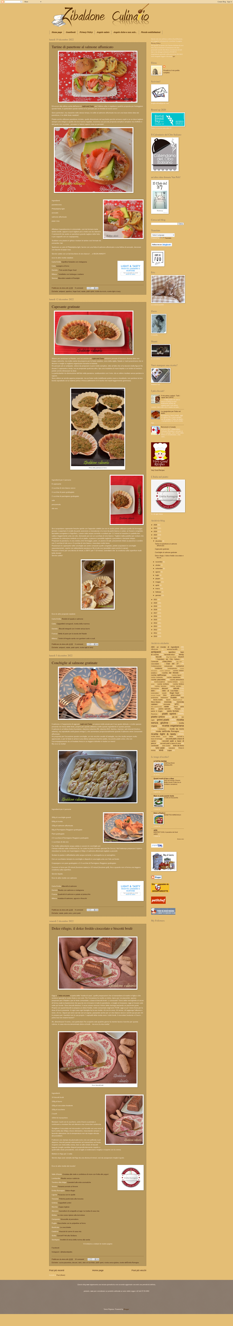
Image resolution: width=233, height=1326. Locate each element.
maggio (158, 582)
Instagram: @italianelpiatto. (62, 1252)
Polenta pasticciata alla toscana (71, 1199)
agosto (158, 572)
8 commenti (79, 288)
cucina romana (173, 682)
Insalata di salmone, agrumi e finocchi (73, 898)
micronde (167, 704)
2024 (156, 531)
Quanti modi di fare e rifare (164, 778)
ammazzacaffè (172, 649)
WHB (161, 750)
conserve (180, 666)
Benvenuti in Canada (168, 427)
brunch (181, 657)
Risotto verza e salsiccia (70, 1178)
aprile (157, 585)
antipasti (62, 291)
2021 (156, 599)
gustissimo (154, 697)
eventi (164, 693)
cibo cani (179, 661)
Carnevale (154, 661)
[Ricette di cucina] (158, 903)
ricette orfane (155, 736)
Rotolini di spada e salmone (73, 619)
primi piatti (77, 913)
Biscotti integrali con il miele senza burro (74, 629)
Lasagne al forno (63, 266)
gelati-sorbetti (175, 695)
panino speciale (164, 709)
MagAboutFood (177, 699)
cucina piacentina (65, 1262)
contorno (158, 668)
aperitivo (69, 291)
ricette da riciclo (100, 291)
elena (64, 288)
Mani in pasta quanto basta (164, 796)
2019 (156, 606)
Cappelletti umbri (65, 1203)
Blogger (126, 1309)
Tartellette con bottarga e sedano (71, 274)
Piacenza (154, 714)
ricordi (164, 736)
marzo (157, 588)
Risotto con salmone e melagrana (71, 890)
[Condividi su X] (92, 288)
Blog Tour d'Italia (171, 657)
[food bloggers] (163, 914)
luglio (157, 575)
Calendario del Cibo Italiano (168, 659)
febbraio (158, 592)
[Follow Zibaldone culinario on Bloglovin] (161, 246)
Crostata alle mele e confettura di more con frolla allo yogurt (85, 1174)
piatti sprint (90, 291)
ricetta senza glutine (111, 1262)
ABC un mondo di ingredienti (165, 647)
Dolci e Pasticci (159, 813)
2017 (156, 613)
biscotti (158, 657)
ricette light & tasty (114, 291)
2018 (156, 610)
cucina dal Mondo (170, 673)
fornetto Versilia (155, 695)
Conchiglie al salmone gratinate (74, 662)
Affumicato (154, 649)
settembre (159, 568)
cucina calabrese (165, 670)
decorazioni (155, 688)
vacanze (172, 748)
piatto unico (68, 913)
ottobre (158, 565)
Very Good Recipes (158, 470)
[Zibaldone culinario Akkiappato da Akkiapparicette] (160, 892)
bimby (181, 654)
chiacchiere (167, 661)
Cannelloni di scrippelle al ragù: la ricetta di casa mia (79, 1211)
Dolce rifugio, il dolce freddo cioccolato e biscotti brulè (92, 928)
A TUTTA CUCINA (160, 761)
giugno (158, 578)
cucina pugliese (159, 682)
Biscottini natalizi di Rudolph (69, 278)
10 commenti (79, 1259)
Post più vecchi (139, 1270)
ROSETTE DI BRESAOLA (172, 815)
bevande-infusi (169, 655)
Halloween (164, 697)
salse (171, 736)
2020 (156, 603)
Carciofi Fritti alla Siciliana (67, 1236)
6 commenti (79, 644)
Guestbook (70, 32)
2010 (156, 636)
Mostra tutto (180, 839)
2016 (156, 616)
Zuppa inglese (63, 1207)
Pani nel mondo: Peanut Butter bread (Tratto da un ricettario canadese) (172, 782)
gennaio (158, 595)
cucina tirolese (178, 684)
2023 (156, 535)
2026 (156, 525)
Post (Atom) (61, 1275)
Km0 (182, 697)
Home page (57, 32)
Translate (168, 238)
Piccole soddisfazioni (150, 32)
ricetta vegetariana (173, 725)
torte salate (160, 748)
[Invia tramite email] (88, 288)
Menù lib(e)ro (155, 702)
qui (174, 56)
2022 (156, 538)
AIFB (155, 830)
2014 (156, 623)
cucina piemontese (177, 680)
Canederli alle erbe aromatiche (79, 1182)
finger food (76, 291)
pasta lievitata (173, 711)
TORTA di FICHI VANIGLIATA (169, 764)
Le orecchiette (65, 1227)
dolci (80, 1262)
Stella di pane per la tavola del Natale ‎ (72, 634)
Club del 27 (172, 664)
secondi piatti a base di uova (170, 743)
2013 (156, 626)
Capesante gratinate (66, 306)
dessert (74, 1262)
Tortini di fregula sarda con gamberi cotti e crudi (77, 638)
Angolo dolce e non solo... (125, 32)
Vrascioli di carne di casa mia (70, 1231)
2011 (156, 633)
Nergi (176, 706)
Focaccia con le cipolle (66, 1195)
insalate (174, 697)
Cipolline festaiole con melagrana (74, 262)
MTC (177, 704)
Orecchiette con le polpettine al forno (71, 1223)
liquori (168, 699)
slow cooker (166, 745)
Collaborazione (156, 666)
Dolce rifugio (70, 1191)
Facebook (55, 1248)
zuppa (169, 750)
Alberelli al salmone (69, 886)
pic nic (175, 717)
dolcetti (176, 688)
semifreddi (154, 746)
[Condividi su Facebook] (95, 288)
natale (83, 291)
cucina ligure (176, 675)
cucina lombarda (157, 677)
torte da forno (178, 746)
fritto (164, 695)
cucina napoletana (173, 677)
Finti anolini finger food (68, 270)
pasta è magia (156, 711)
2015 (156, 620)
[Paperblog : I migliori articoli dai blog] (157, 847)
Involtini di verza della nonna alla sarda (75, 1240)
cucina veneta (176, 686)
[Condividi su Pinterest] (97, 288)
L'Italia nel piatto (63, 996)
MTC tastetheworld (156, 706)
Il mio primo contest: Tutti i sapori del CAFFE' (170, 396)
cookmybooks (172, 668)
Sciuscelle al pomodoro (69, 1219)
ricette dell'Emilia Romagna (129, 1262)
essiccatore (155, 693)
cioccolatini (155, 664)
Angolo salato (103, 32)
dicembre (158, 541)
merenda (167, 702)
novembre (159, 562)
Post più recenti (56, 1270)
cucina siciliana (163, 684)
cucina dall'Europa (158, 675)
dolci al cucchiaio (89, 1262)
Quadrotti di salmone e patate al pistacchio (74, 894)
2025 (156, 528)
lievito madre (157, 700)
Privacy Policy (86, 32)
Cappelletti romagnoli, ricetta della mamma (74, 624)
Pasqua (177, 709)
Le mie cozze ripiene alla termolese (71, 1215)
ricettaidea (162, 729)
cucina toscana (160, 686)
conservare (168, 666)
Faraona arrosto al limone (68, 1186)
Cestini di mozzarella (171, 798)
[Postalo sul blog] (90, 288)
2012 (156, 630)
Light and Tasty (88, 106)
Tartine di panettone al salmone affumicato (82, 46)
